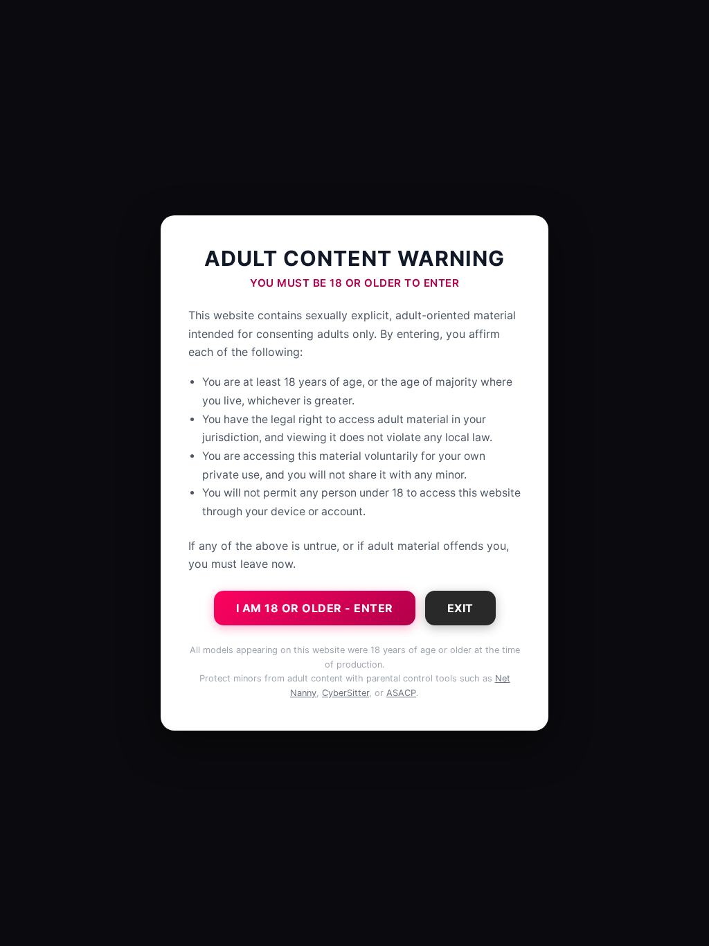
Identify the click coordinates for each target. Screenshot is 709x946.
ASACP (401, 693)
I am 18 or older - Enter (314, 608)
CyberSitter (345, 693)
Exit (460, 608)
